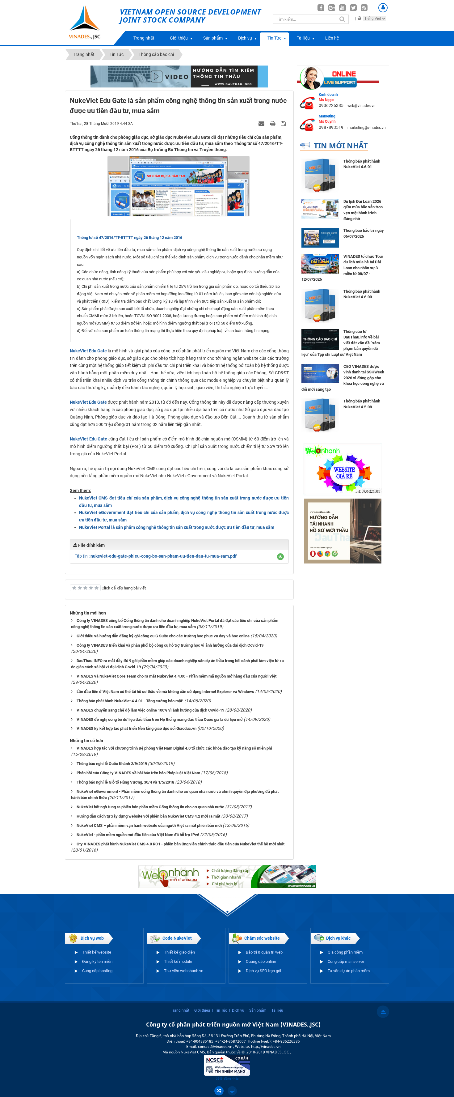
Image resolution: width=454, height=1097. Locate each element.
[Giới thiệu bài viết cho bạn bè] (262, 123)
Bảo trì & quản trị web (264, 952)
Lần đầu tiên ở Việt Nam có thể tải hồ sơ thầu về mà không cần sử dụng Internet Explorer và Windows (165, 691)
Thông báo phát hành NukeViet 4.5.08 (361, 404)
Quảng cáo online (261, 961)
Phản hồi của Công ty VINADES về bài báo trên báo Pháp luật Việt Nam (138, 773)
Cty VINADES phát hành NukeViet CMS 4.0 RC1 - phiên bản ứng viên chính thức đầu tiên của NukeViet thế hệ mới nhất (180, 844)
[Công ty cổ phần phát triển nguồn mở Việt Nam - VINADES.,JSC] (91, 22)
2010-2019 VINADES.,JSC (268, 1052)
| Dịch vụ (236, 1010)
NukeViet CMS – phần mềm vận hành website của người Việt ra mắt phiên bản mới (149, 825)
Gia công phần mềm (345, 952)
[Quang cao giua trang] (227, 876)
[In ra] (273, 123)
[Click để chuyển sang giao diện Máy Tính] (232, 1090)
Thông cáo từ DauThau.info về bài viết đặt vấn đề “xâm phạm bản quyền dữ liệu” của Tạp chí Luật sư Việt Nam (340, 343)
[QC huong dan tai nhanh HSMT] (342, 530)
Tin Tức (274, 38)
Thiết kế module (178, 961)
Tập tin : (156, 556)
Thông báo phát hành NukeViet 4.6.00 (361, 294)
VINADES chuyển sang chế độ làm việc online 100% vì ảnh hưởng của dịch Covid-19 (150, 710)
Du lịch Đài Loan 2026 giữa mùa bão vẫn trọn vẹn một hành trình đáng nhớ (363, 210)
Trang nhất (143, 38)
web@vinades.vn (361, 106)
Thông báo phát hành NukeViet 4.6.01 (361, 164)
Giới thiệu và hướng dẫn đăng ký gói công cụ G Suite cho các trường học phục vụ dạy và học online (163, 636)
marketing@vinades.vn (366, 127)
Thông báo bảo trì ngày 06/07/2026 (363, 233)
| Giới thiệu (200, 1010)
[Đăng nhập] (383, 7)
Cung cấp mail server (346, 961)
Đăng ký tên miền (97, 961)
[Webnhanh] (342, 469)
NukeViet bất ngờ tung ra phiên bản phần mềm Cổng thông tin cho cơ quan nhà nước (150, 807)
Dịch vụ (245, 38)
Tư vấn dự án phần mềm (349, 970)
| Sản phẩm (256, 1010)
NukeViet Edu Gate (88, 402)
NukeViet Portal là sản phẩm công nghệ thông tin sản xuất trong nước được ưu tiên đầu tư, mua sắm (176, 527)
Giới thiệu (179, 38)
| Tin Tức (219, 1010)
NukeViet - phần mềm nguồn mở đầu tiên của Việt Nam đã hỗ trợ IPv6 (138, 834)
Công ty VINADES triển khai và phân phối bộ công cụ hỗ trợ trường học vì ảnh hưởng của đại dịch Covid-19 (170, 645)
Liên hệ (332, 38)
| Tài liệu (276, 1010)
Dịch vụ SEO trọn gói (263, 970)
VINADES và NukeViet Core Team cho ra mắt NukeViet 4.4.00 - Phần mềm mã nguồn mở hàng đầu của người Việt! (177, 676)
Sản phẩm (213, 38)
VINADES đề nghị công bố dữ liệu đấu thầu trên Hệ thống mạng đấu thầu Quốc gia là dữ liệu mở (160, 719)
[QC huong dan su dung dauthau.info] (179, 76)
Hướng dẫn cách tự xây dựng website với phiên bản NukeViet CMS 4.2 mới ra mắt (148, 816)
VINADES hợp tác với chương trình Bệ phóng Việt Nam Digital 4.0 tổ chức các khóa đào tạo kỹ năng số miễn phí (174, 748)
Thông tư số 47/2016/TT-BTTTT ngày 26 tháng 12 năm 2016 (129, 237)
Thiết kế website (96, 952)
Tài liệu (303, 38)
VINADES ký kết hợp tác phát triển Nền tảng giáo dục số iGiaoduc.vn (136, 728)
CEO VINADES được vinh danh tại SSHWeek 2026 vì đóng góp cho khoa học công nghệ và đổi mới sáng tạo (342, 378)
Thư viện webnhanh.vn (183, 970)
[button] (280, 557)
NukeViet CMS (193, 1052)
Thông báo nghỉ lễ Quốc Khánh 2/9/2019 (112, 763)
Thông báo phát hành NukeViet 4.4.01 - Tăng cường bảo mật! (130, 701)
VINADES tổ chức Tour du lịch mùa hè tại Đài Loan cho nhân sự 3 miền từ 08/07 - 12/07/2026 (342, 268)
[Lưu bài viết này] (284, 123)
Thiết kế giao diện (179, 952)
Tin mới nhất (341, 145)
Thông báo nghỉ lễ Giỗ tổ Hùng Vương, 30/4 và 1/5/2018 (125, 782)
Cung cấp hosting (97, 970)
